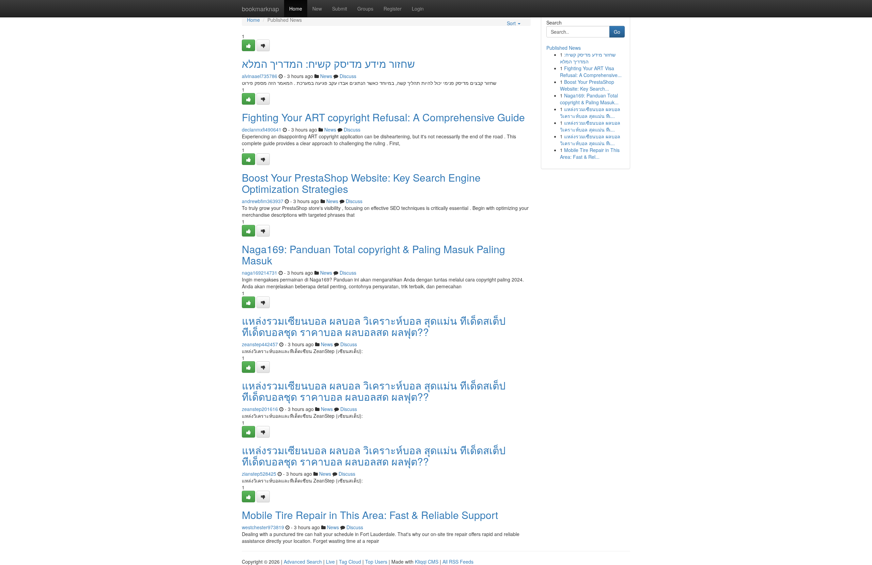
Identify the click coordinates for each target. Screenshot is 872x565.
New (317, 8)
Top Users (376, 561)
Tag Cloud (350, 561)
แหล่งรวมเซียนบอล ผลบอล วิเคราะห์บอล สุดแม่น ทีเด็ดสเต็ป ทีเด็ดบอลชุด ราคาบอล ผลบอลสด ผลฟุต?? (373, 326)
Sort (512, 23)
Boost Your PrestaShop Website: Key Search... (587, 85)
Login (418, 8)
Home (295, 8)
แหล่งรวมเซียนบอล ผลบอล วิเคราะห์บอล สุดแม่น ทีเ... (590, 112)
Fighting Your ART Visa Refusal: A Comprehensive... (591, 71)
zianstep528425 (259, 473)
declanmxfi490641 (261, 129)
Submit (339, 8)
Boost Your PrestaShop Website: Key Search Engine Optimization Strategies (361, 183)
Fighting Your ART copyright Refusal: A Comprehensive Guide (383, 117)
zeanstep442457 (260, 344)
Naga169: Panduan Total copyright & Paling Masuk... (589, 99)
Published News (563, 47)
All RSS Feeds (457, 561)
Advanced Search (303, 561)
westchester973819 (263, 527)
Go (617, 31)
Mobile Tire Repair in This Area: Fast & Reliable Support (370, 514)
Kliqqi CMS (426, 561)
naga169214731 (259, 272)
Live (330, 561)
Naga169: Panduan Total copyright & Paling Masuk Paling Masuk (373, 255)
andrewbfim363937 (262, 201)
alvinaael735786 (259, 76)
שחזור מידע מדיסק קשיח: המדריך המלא (328, 63)
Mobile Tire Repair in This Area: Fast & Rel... (590, 153)
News (326, 76)
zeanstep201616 (260, 409)
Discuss (348, 76)
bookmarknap (260, 8)
